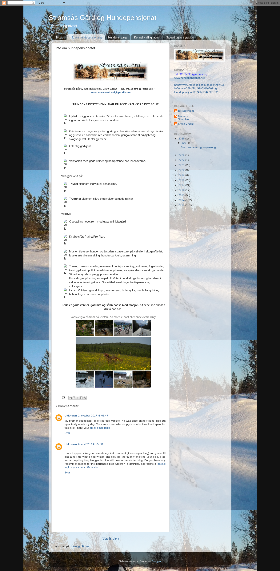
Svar (67, 433)
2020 (181, 170)
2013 (181, 205)
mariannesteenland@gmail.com (111, 92)
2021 (181, 165)
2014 (181, 200)
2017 (181, 185)
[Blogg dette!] (74, 398)
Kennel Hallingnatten (146, 37)
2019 (181, 175)
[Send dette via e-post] (70, 398)
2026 (181, 138)
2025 (181, 155)
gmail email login (100, 427)
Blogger (156, 561)
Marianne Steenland (184, 118)
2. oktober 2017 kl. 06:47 (93, 415)
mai (184, 143)
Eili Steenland (186, 110)
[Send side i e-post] (63, 397)
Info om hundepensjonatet (86, 37)
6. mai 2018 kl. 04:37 (90, 444)
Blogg (59, 37)
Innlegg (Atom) (80, 546)
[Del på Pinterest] (85, 398)
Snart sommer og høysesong (198, 147)
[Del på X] (77, 398)
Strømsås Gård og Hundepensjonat (102, 18)
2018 (181, 180)
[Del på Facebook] (81, 398)
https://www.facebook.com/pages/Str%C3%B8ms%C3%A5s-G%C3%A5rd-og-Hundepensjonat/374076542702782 (199, 88)
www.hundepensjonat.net (189, 77)
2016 (181, 190)
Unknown (71, 415)
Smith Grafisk (186, 123)
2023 (181, 160)
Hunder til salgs (117, 37)
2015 (181, 195)
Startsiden (110, 538)
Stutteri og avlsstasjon (180, 37)
